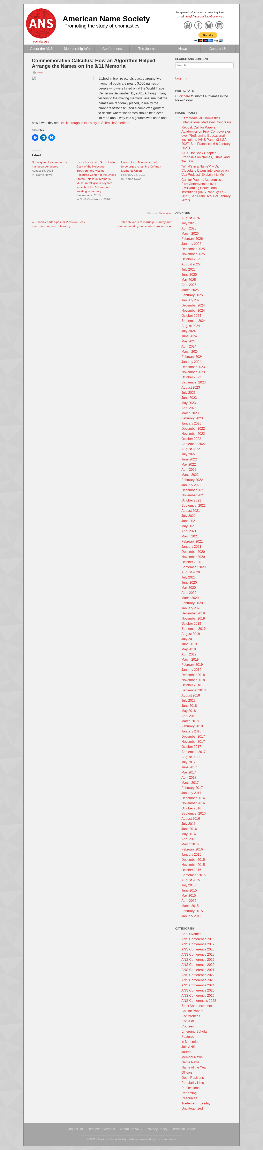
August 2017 (190, 757)
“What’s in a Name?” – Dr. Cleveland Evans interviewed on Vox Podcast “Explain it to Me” (205, 170)
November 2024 (193, 310)
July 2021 (188, 516)
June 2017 (189, 767)
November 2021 (193, 495)
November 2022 (193, 433)
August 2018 (190, 695)
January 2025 (191, 300)
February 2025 (192, 295)
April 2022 (188, 469)
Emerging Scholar (194, 1031)
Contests (187, 1021)
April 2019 (188, 654)
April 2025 (188, 285)
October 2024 (191, 315)
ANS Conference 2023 (198, 980)
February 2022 (192, 480)
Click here (182, 96)
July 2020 (188, 577)
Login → (181, 78)
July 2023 (188, 392)
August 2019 (190, 634)
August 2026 (190, 218)
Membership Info (77, 49)
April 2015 (188, 900)
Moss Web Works (165, 1139)
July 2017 (188, 762)
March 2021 (190, 536)
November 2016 (193, 803)
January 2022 (191, 485)
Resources (189, 1098)
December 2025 (193, 249)
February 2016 (192, 849)
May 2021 (188, 526)
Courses (187, 1026)
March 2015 (190, 906)
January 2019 (191, 669)
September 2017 (193, 752)
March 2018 (190, 721)
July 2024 (188, 331)
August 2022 (190, 449)
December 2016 (193, 798)
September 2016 (193, 813)
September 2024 (193, 321)
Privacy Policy (157, 1129)
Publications (190, 1088)
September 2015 (193, 875)
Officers (187, 1072)
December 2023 (193, 367)
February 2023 (192, 418)
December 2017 (193, 736)
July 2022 (188, 454)
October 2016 (191, 808)
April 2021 (188, 531)
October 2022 (191, 439)
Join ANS (188, 1047)
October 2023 (191, 377)
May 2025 (188, 279)
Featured (188, 1036)
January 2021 (191, 546)
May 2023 (188, 403)
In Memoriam (190, 1041)
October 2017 (191, 746)
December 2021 (193, 490)
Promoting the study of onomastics (102, 26)
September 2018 (193, 690)
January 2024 (191, 362)
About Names (191, 934)
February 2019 (192, 664)
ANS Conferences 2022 (198, 1000)
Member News (192, 1057)
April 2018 (188, 716)
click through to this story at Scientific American (95, 123)
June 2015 (189, 890)
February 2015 (192, 911)
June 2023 (189, 397)
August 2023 (190, 387)
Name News (165, 213)
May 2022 (188, 464)
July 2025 (188, 269)
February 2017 (192, 788)
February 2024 (192, 356)
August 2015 (190, 880)
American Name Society (106, 18)
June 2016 (189, 829)
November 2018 (193, 680)
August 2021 (190, 510)
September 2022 (193, 444)
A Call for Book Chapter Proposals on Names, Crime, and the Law (205, 157)
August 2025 (190, 264)
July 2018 (188, 700)
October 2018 (191, 685)
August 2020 (190, 572)
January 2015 (191, 916)
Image (40, 72)
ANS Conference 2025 (198, 990)
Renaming (189, 1093)
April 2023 (188, 408)
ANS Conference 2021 (198, 970)
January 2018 (191, 731)
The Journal (147, 49)
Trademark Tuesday (195, 1103)
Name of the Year (194, 1067)
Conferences (112, 49)
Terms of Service (184, 1129)
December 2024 (193, 305)
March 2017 (190, 782)
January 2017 (191, 793)
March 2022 (190, 474)
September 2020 (193, 567)
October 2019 (191, 623)
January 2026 (191, 244)
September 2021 (193, 505)
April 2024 (188, 346)
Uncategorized (192, 1108)
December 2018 (193, 675)
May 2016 (188, 834)
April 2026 (188, 228)
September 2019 (193, 628)
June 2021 (189, 521)
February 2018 (192, 726)
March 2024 (190, 351)
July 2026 (188, 223)
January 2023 (191, 423)
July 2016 (188, 823)
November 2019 (193, 618)
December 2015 (193, 859)
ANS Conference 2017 (198, 944)
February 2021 (192, 541)
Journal (186, 1052)
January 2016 (191, 854)
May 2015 (188, 895)
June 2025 (189, 274)
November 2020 (193, 557)
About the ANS (41, 49)
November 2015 (193, 865)
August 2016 (190, 818)
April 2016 (188, 839)
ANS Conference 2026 (198, 995)
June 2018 (189, 705)
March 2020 (190, 598)
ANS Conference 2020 (198, 964)
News (182, 49)
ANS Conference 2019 (198, 959)
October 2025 (191, 259)
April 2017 (188, 777)
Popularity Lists (192, 1083)
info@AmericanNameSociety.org (205, 16)
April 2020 (188, 593)
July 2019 (188, 639)
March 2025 (190, 290)
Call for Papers (192, 1011)
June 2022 (189, 459)
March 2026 (190, 233)
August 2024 (190, 326)
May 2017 (188, 772)
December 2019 (193, 613)
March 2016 (190, 844)
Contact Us (218, 49)
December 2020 (193, 551)
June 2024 (189, 336)
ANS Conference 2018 (198, 949)
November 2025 (193, 254)
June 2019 (189, 644)
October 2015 (191, 870)
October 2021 (191, 500)
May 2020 (188, 587)
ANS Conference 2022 (198, 975)
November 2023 (193, 372)
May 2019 (188, 649)
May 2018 (188, 711)
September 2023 (193, 382)
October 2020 (191, 562)
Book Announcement (196, 1006)
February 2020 (192, 603)
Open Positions (192, 1077)
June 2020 (189, 582)
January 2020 (191, 608)
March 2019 (190, 659)
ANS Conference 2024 (198, 985)
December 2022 (193, 428)
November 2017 (193, 741)
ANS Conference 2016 (198, 939)
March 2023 (190, 413)
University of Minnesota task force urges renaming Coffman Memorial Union (141, 166)
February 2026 (192, 238)
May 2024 (188, 341)
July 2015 (188, 885)
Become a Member (101, 1129)
